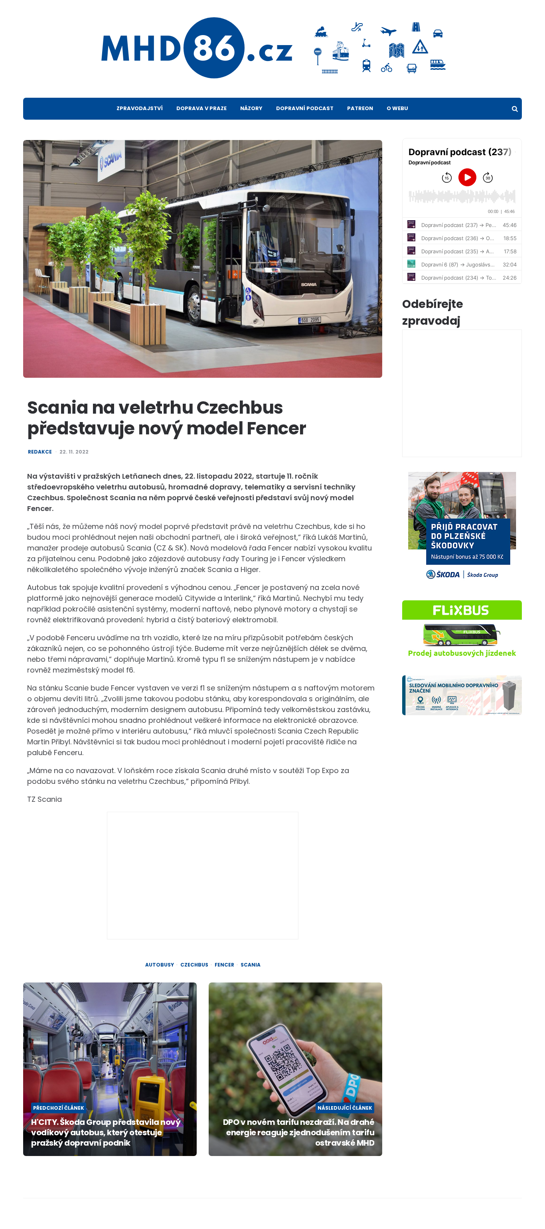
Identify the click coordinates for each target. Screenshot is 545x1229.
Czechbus (194, 965)
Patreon (360, 108)
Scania (251, 965)
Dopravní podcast (305, 108)
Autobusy (159, 965)
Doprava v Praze (201, 108)
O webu (397, 108)
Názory (251, 108)
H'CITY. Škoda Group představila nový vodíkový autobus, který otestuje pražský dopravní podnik (105, 1132)
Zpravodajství (140, 108)
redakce (40, 452)
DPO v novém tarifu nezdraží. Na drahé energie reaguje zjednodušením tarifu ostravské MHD (298, 1132)
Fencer (224, 965)
